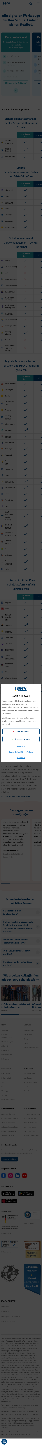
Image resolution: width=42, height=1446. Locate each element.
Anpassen (21, 746)
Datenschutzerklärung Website (21, 752)
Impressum (21, 757)
